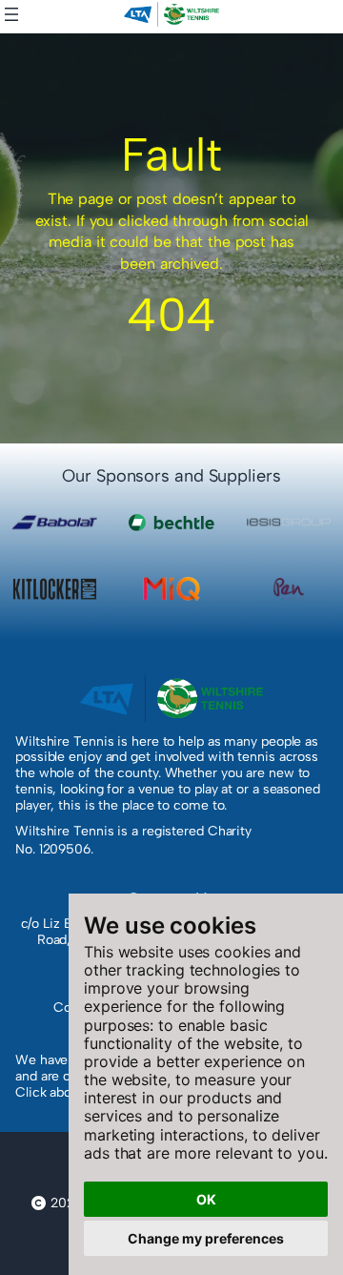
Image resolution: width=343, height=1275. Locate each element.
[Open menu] (11, 14)
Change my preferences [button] (206, 1238)
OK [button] (206, 1199)
